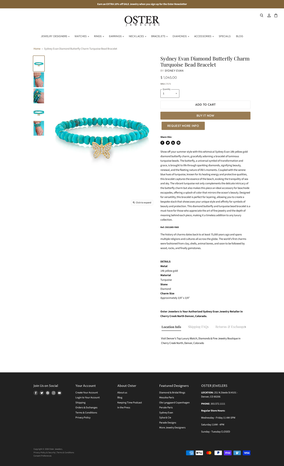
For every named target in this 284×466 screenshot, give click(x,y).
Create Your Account (86, 392)
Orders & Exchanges (86, 407)
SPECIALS (225, 36)
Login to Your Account (87, 397)
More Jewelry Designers (172, 427)
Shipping (80, 402)
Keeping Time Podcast (129, 402)
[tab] (173, 327)
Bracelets (158, 36)
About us (122, 392)
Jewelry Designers (54, 36)
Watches (80, 36)
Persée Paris (166, 407)
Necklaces (136, 36)
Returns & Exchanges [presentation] (230, 326)
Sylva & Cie (165, 417)
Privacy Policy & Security (44, 452)
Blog (239, 36)
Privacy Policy (82, 417)
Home (37, 49)
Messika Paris (166, 397)
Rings (98, 36)
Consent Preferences (42, 455)
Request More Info (183, 126)
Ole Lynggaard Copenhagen (174, 402)
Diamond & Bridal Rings (172, 392)
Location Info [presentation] (171, 327)
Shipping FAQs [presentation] (198, 326)
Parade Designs (167, 422)
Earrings (115, 36)
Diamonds (180, 36)
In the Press (123, 407)
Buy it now (205, 115)
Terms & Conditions (86, 412)
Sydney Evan (174, 70)
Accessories (203, 36)
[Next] (245, 327)
